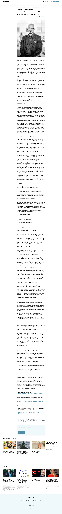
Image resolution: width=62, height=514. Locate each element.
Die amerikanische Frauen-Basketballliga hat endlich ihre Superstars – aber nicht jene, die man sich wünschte (52, 481)
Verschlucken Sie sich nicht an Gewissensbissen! (8, 452)
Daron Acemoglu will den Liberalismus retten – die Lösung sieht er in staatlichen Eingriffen (22, 481)
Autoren (40, 4)
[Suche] (43, 1)
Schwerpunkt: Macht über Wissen (27, 7)
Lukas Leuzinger (19, 488)
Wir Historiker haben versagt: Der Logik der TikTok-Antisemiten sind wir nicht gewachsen (8, 481)
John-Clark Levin (11, 489)
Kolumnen (28, 4)
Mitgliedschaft (56, 1)
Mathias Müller (48, 488)
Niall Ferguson (5, 489)
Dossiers (24, 4)
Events (37, 4)
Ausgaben (50, 1)
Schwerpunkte (19, 4)
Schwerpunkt (19, 7)
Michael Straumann (49, 449)
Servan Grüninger (20, 418)
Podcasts (33, 4)
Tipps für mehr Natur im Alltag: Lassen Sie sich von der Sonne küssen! (51, 443)
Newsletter (46, 1)
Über (44, 4)
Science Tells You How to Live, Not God (36, 480)
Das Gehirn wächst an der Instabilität (36, 452)
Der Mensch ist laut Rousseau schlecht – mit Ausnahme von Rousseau (22, 452)
